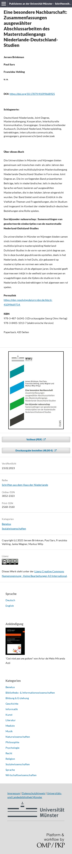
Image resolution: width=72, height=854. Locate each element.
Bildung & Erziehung (17, 698)
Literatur (11, 720)
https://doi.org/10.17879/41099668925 (32, 93)
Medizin (10, 725)
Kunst (9, 714)
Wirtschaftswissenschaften (21, 775)
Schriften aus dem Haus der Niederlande (25, 484)
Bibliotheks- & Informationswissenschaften (30, 692)
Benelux (6, 523)
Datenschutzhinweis (33, 793)
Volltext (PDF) (34, 439)
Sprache (10, 769)
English (10, 605)
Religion (10, 758)
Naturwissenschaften (18, 736)
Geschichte (12, 703)
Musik (9, 731)
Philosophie (12, 742)
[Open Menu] (3, 3)
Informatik (12, 709)
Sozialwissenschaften (14, 528)
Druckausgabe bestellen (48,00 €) (34, 450)
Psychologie (12, 747)
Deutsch (10, 600)
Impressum (13, 793)
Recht (9, 753)
